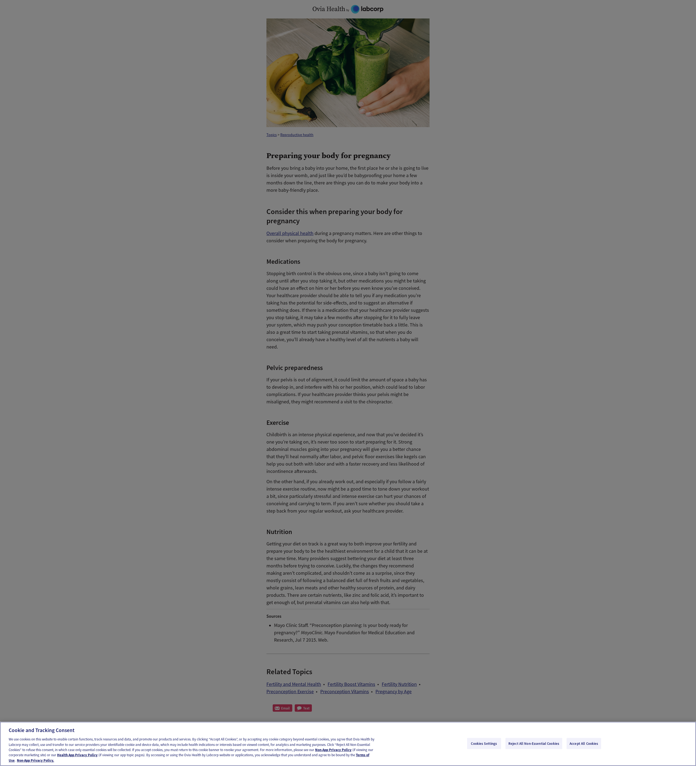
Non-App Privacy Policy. (35, 760)
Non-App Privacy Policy (333, 750)
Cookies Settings (484, 743)
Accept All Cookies (584, 743)
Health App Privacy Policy (77, 755)
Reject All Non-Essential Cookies (533, 743)
